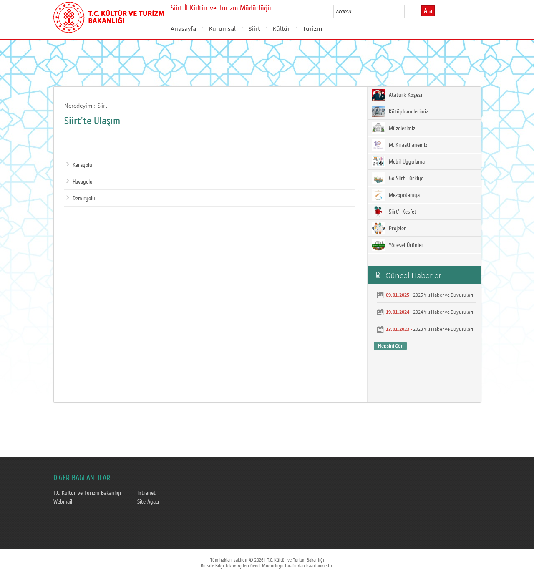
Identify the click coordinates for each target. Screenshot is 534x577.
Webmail (62, 502)
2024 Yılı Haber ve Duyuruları (443, 312)
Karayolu (82, 165)
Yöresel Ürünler (405, 245)
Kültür (281, 28)
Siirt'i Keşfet (401, 212)
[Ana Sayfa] (108, 16)
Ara (428, 11)
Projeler (396, 228)
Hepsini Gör (390, 346)
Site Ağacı (148, 502)
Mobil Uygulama (406, 162)
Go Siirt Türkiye (405, 178)
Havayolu (83, 182)
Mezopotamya (403, 195)
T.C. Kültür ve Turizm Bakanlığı (87, 493)
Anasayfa (183, 28)
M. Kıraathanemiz (407, 145)
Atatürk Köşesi (404, 95)
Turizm (312, 28)
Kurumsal (222, 28)
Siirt (254, 28)
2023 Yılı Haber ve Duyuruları (443, 329)
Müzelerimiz (401, 128)
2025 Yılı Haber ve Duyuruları (443, 295)
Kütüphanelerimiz (407, 111)
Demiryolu (84, 198)
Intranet (146, 493)
